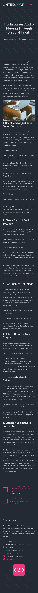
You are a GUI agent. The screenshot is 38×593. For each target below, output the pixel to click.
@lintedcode (11, 559)
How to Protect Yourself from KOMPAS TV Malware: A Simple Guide (20, 488)
